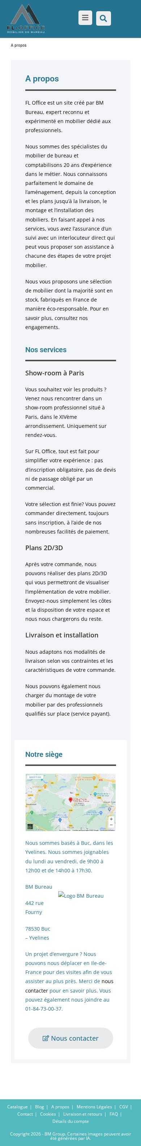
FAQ (114, 1114)
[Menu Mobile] (84, 18)
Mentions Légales (94, 1107)
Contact (25, 1114)
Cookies (48, 1114)
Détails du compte (70, 1121)
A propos (60, 1107)
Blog (39, 1107)
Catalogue (17, 1107)
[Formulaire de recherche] (103, 18)
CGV (123, 1107)
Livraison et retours (82, 1114)
